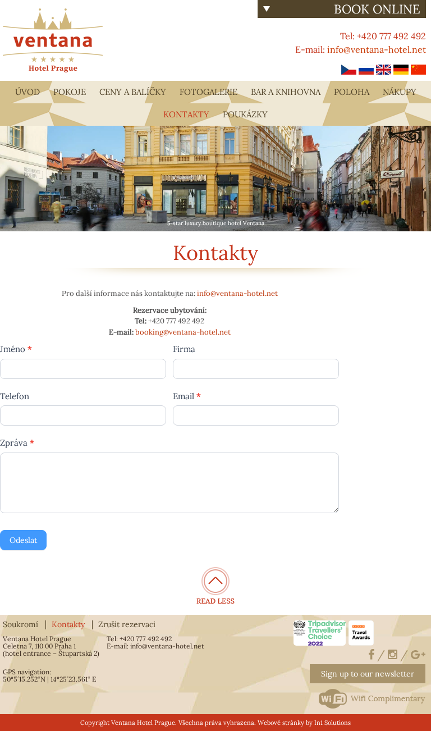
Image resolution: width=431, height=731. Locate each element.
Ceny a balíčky (132, 91)
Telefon (14, 396)
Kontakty (186, 114)
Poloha (351, 91)
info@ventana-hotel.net (376, 49)
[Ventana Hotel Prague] (53, 39)
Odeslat (23, 540)
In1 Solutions (332, 723)
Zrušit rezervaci (126, 624)
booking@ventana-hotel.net (183, 332)
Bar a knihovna (285, 91)
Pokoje (69, 91)
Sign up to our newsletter (367, 674)
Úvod (27, 91)
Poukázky (245, 114)
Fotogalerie (208, 91)
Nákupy (399, 91)
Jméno (16, 349)
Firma (184, 349)
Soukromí (20, 624)
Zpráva (17, 442)
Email (187, 396)
